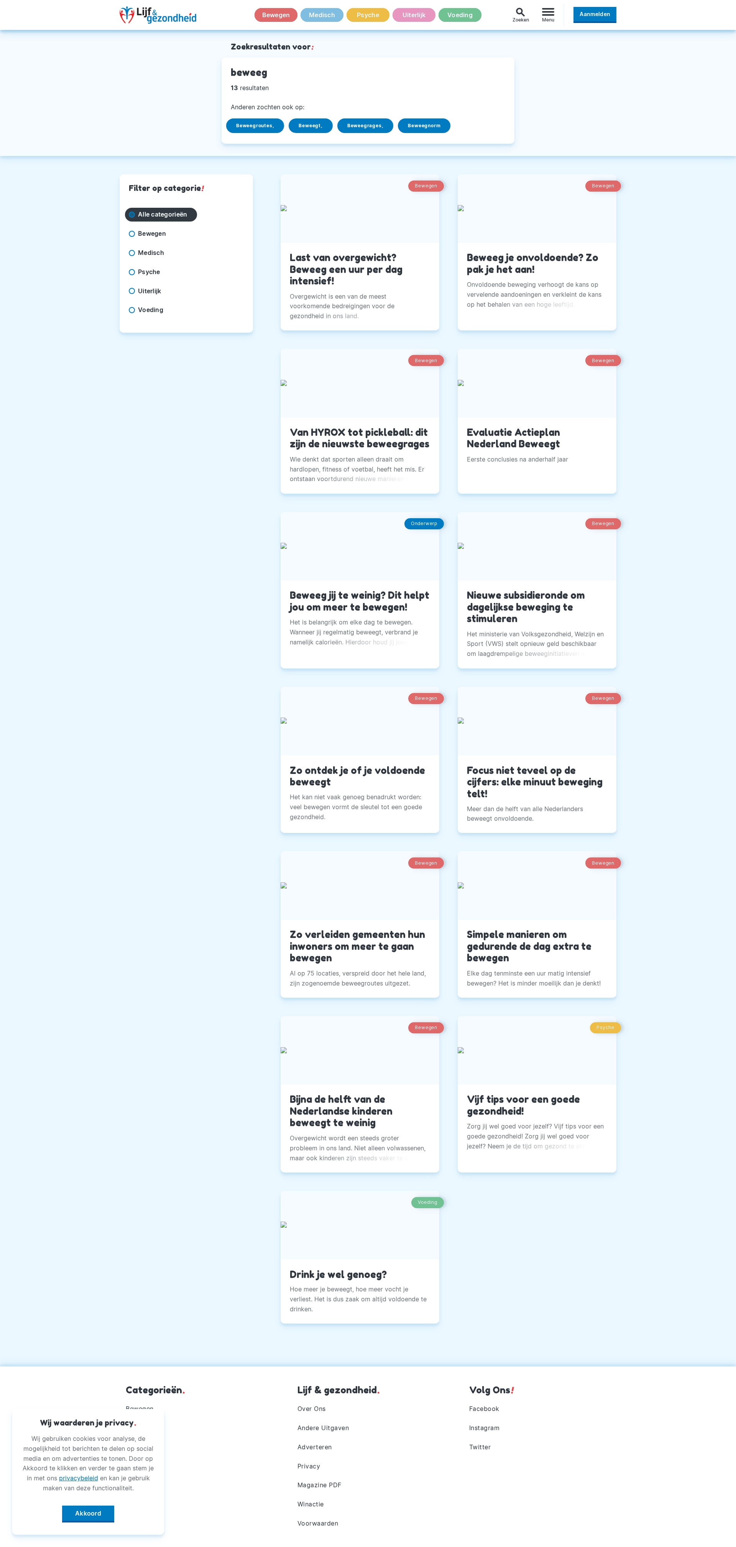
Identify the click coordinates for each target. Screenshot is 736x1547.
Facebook (484, 1408)
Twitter (480, 1447)
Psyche (368, 15)
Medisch (322, 15)
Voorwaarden (317, 1523)
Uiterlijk (414, 15)
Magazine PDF (319, 1485)
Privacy (308, 1466)
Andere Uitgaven (323, 1428)
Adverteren (314, 1447)
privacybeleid (78, 1478)
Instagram (484, 1428)
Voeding (460, 15)
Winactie (310, 1504)
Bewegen (276, 15)
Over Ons (311, 1408)
